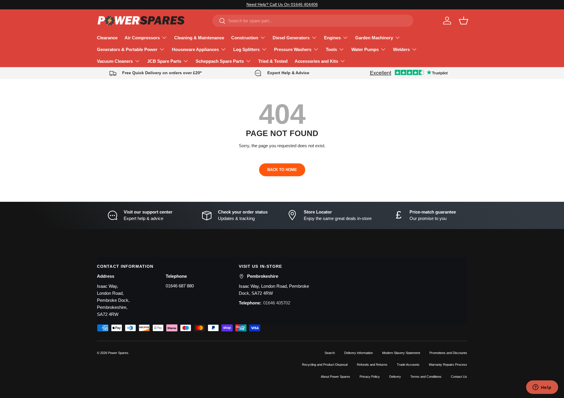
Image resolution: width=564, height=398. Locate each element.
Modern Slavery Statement (401, 353)
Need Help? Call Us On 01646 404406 (282, 4)
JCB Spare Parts (164, 61)
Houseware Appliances (195, 49)
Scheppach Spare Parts (220, 61)
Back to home (282, 169)
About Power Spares (335, 376)
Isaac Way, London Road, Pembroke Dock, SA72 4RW (274, 290)
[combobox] (312, 21)
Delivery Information (358, 353)
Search (330, 353)
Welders (401, 49)
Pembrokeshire (262, 276)
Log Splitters (246, 49)
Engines (332, 37)
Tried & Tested (273, 61)
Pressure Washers (292, 49)
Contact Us (459, 376)
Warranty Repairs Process (448, 364)
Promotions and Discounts (448, 353)
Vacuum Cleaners (115, 61)
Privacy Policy (370, 376)
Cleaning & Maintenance (199, 37)
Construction (244, 37)
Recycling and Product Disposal (325, 364)
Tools (331, 49)
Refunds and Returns (372, 364)
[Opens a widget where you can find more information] (542, 387)
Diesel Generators (291, 37)
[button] (463, 20)
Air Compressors (142, 37)
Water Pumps (365, 49)
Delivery (395, 376)
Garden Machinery (374, 37)
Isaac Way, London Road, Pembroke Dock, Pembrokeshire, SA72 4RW (113, 300)
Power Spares (118, 353)
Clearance (107, 37)
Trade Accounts (408, 364)
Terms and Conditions (426, 376)
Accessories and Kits (316, 61)
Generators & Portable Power (127, 49)
